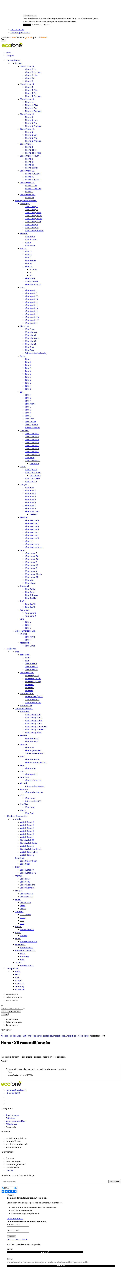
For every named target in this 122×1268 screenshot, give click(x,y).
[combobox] (12, 1008)
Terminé (45, 1252)
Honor (75, 1035)
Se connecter (12, 1025)
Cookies (9, 1170)
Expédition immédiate (16, 1138)
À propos (10, 1158)
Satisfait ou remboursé (16, 1144)
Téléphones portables (41, 1035)
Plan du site (11, 1127)
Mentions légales (13, 1161)
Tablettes (10, 1118)
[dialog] (61, 1217)
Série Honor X (84, 1035)
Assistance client (14, 1147)
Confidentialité (12, 1167)
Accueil (4, 1035)
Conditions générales (15, 1164)
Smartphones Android (62, 1035)
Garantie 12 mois (13, 1141)
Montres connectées (15, 1121)
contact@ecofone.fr (16, 1090)
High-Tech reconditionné (19, 1035)
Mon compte (12, 1019)
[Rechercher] (24, 1008)
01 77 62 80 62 (13, 1093)
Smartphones (12, 1115)
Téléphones (11, 1124)
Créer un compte (14, 1022)
